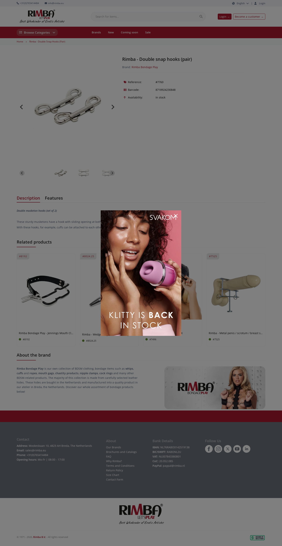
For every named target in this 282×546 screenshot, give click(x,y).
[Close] (176, 216)
